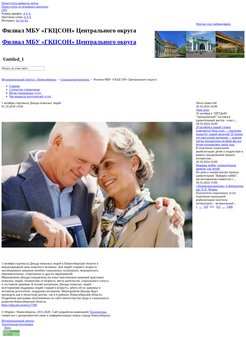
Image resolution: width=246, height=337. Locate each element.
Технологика (98, 312)
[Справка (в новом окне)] (3, 75)
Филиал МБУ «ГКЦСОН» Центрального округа (69, 39)
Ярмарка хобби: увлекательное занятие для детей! (216, 167)
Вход (7, 327)
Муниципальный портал (18, 320)
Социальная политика (74, 79)
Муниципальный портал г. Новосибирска (29, 79)
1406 (230, 206)
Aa (17, 20)
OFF (4, 10)
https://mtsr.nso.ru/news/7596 (19, 305)
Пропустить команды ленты (20, 3)
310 (206, 206)
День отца (202, 110)
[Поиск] (3, 72)
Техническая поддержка (17, 324)
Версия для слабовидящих (213, 24)
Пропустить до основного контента (25, 6)
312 (218, 206)
